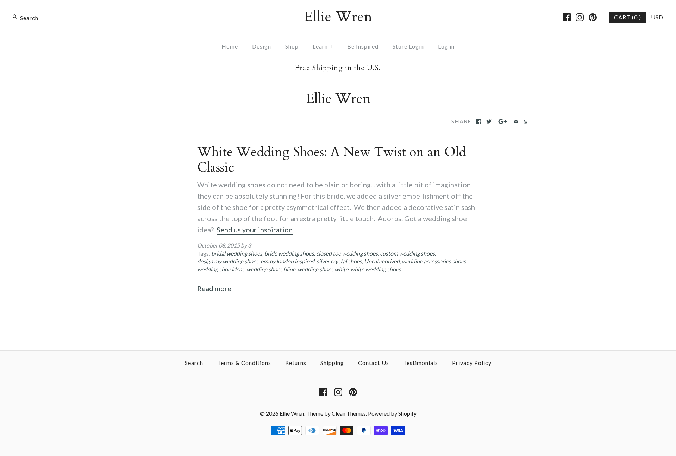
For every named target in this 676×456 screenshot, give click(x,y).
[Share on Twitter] (489, 121)
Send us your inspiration (255, 229)
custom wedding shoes (407, 253)
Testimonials (420, 362)
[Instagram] (580, 17)
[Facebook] (567, 17)
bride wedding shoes (289, 253)
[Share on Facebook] (478, 121)
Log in (446, 46)
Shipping (332, 362)
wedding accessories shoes (434, 261)
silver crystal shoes (339, 261)
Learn (323, 46)
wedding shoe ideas (220, 269)
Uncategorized (382, 261)
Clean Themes (349, 413)
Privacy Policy (472, 362)
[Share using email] (516, 121)
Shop (292, 46)
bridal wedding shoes (236, 253)
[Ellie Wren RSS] (524, 121)
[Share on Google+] (502, 121)
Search (194, 362)
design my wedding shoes (227, 261)
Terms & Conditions (244, 362)
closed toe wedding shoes (347, 253)
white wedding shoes (375, 269)
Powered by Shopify (392, 413)
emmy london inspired (287, 261)
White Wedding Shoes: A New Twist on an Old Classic (331, 159)
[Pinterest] (593, 17)
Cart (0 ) (627, 17)
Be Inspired (362, 46)
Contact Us (373, 362)
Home (229, 46)
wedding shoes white (323, 269)
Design (261, 46)
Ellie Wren (292, 413)
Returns (295, 362)
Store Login (408, 46)
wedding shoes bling (270, 269)
